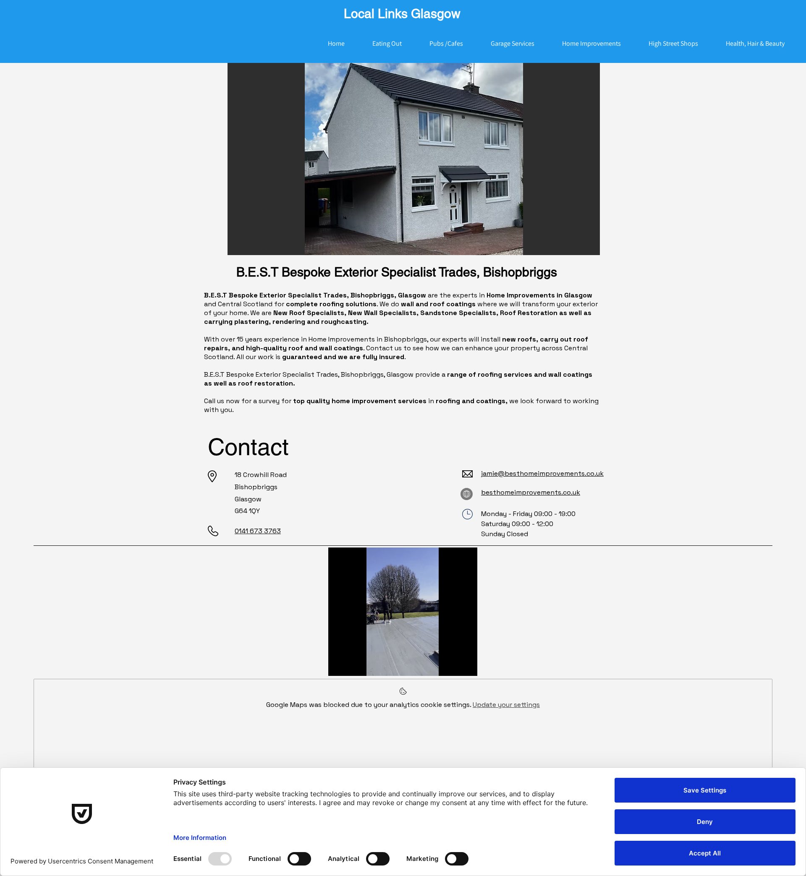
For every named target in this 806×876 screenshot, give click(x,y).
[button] (414, 159)
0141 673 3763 (258, 531)
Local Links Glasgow (402, 13)
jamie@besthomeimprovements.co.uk (542, 473)
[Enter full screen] (466, 664)
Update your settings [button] (506, 704)
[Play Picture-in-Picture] (451, 664)
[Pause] (339, 664)
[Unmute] (353, 664)
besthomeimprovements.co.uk (530, 492)
